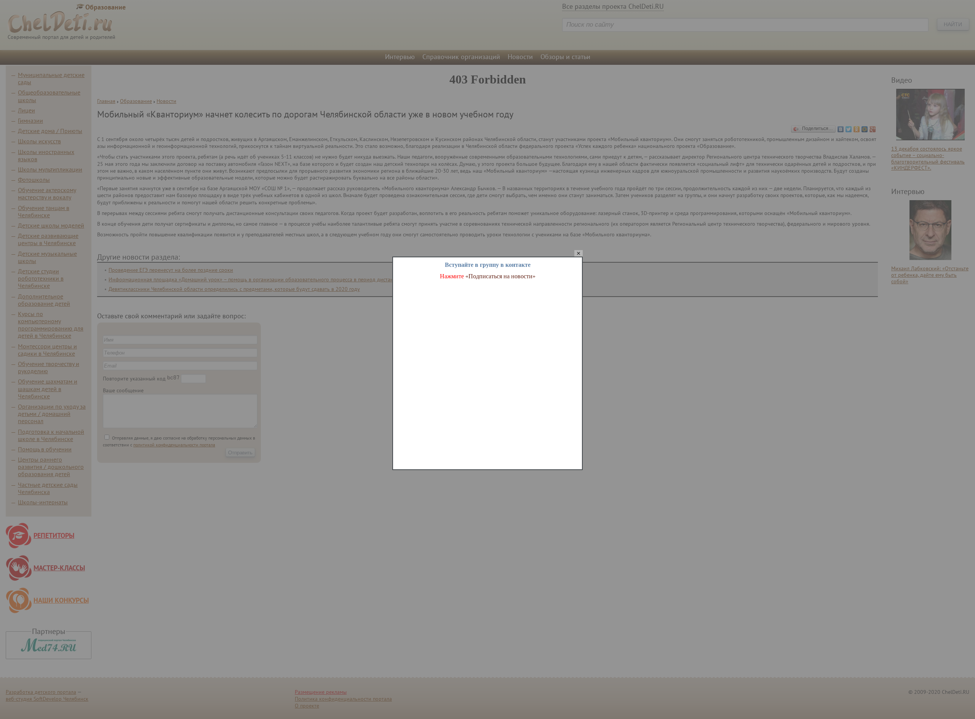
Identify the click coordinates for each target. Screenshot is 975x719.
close (578, 253)
